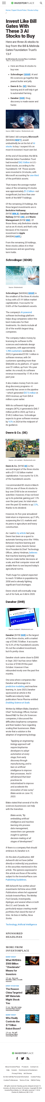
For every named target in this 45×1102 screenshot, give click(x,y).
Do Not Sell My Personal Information (16, 1077)
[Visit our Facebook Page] (17, 1058)
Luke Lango (17, 1007)
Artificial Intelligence (27, 924)
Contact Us (34, 1067)
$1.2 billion (29, 191)
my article (21, 533)
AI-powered (26, 312)
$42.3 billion (24, 162)
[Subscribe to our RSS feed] (28, 1058)
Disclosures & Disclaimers (28, 1070)
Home (8, 10)
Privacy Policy (17, 1073)
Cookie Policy (35, 1077)
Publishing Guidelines (16, 879)
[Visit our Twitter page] (22, 1058)
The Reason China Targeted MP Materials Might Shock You (14, 996)
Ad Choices (28, 1073)
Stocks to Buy (33, 10)
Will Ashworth (12, 59)
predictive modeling (15, 686)
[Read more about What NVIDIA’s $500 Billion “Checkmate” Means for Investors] (32, 960)
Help (8, 1070)
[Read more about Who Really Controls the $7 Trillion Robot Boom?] (32, 1018)
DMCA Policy (35, 1080)
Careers (14, 1070)
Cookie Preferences (11, 1080)
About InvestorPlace (12, 1067)
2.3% (35, 504)
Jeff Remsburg (11, 1033)
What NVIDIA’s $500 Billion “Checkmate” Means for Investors (13, 967)
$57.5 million (30, 393)
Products (25, 1067)
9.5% (11, 421)
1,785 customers (14, 351)
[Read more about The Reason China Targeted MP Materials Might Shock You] (32, 989)
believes (33, 552)
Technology (11, 924)
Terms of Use (24, 1080)
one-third (34, 175)
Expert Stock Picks (19, 10)
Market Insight (11, 957)
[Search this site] (41, 2)
